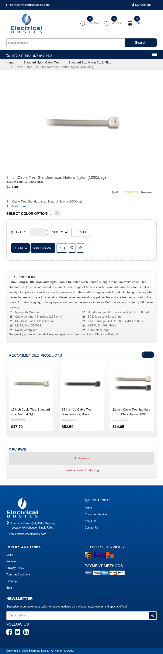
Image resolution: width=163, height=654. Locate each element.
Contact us (91, 527)
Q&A (115, 192)
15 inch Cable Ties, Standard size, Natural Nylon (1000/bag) (30, 414)
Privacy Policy (15, 568)
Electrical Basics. (40, 650)
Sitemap (11, 581)
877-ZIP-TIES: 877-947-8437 (32, 56)
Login (97, 470)
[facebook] (10, 634)
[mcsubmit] (152, 615)
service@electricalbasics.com (27, 534)
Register (11, 561)
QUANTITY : (19, 232)
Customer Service (96, 514)
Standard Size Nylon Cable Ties (90, 62)
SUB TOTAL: (60, 232)
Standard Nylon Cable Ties (41, 62)
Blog (9, 587)
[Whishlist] (72, 248)
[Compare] (80, 248)
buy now (20, 248)
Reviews (146, 192)
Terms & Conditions (18, 574)
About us (90, 521)
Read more (18, 206)
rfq (62, 248)
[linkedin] (27, 634)
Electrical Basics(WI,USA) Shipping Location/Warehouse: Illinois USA (32, 525)
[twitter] (18, 634)
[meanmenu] (154, 54)
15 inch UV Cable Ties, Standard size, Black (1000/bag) (77, 414)
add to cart (43, 248)
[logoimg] (22, 507)
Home (10, 62)
